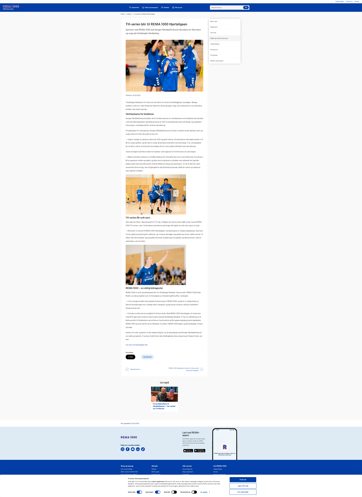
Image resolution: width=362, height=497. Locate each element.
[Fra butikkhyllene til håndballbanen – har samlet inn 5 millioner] (164, 394)
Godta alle (243, 479)
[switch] (157, 492)
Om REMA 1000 (219, 466)
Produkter (214, 55)
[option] (225, 21)
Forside (122, 14)
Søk (246, 7)
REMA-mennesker (216, 61)
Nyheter (129, 14)
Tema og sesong (127, 466)
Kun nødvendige (243, 492)
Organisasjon (215, 44)
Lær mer (213, 33)
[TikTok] (143, 449)
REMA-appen (155, 472)
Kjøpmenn (214, 27)
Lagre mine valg (243, 486)
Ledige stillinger (217, 469)
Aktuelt (155, 466)
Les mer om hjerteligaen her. (137, 345)
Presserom (214, 50)
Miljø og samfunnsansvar (219, 38)
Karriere (215, 472)
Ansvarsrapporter (187, 469)
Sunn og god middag (126, 469)
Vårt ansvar (187, 466)
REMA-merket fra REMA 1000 (129, 472)
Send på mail (147, 357)
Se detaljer (203, 492)
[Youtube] (133, 449)
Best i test (213, 21)
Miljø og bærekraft (187, 472)
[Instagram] (122, 449)
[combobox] (229, 7)
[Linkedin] (138, 449)
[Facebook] (128, 449)
